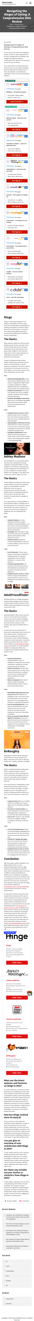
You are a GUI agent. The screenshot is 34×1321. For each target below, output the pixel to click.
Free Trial (17, 963)
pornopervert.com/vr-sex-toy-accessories (16, 886)
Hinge (8, 945)
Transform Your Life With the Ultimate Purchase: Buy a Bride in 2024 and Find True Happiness (17, 1217)
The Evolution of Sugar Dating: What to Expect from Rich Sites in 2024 (18, 1240)
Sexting (8, 1280)
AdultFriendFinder (13, 1019)
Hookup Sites (19, 24)
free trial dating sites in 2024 (17, 923)
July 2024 (8, 1303)
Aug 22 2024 (7, 42)
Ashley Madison (13, 980)
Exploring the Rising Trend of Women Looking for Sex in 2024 (17, 1247)
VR (7, 1285)
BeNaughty (10, 1056)
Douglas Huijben (12, 1201)
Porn (7, 1276)
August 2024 (9, 1299)
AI (6, 1261)
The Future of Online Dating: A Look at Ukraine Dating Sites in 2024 (17, 1225)
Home (11, 24)
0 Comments (25, 1201)
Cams (7, 1266)
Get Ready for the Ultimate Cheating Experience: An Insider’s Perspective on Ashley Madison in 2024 (17, 1232)
